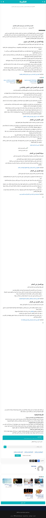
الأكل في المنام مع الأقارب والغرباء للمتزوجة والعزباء (29, 298)
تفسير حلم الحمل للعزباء (34, 145)
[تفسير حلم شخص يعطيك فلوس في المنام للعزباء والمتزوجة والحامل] (38, 491)
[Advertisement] (23, 16)
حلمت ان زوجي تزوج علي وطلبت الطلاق (31, 116)
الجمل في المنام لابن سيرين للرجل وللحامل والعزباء (29, 74)
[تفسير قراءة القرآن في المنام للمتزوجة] (38, 481)
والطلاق (32, 311)
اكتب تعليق (23, 502)
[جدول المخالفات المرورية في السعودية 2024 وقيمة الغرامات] (40, 81)
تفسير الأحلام (29, 6)
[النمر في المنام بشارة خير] (17, 481)
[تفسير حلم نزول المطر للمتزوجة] (7, 481)
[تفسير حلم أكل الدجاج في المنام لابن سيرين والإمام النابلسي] (28, 491)
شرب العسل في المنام (18, 452)
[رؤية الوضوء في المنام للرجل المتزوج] (28, 481)
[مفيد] (23, 2)
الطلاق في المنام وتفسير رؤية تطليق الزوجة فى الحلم (28, 167)
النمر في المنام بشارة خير (18, 484)
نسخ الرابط (17, 455)
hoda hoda (33, 466)
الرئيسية (32, 6)
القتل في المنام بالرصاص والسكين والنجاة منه (30, 320)
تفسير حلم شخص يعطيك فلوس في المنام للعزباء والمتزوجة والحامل (39, 495)
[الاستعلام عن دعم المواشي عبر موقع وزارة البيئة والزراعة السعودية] (19, 81)
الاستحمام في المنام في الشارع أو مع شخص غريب (29, 194)
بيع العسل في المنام (38, 452)
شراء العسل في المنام (28, 452)
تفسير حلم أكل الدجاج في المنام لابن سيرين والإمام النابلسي (29, 495)
